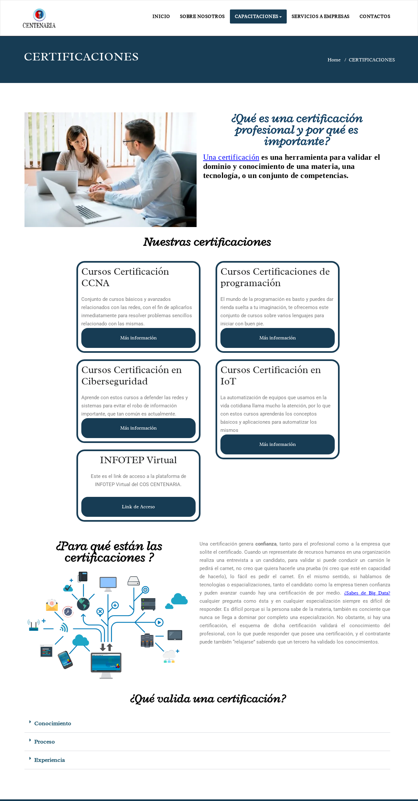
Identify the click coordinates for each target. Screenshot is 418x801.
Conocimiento (52, 723)
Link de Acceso (138, 507)
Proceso (44, 741)
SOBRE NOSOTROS (202, 16)
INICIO (161, 16)
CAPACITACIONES (257, 16)
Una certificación (231, 157)
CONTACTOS (375, 16)
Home (334, 60)
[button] (207, 723)
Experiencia (49, 759)
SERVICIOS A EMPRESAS (321, 16)
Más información (138, 338)
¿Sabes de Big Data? (367, 593)
